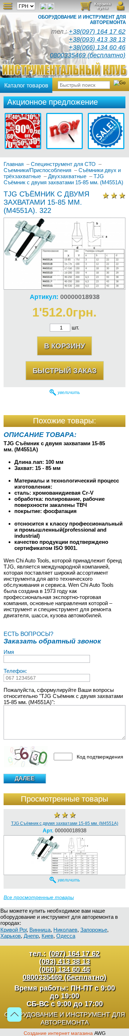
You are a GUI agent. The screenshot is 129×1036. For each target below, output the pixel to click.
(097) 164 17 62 (74, 953)
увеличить (69, 392)
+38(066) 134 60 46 (97, 47)
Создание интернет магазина (58, 1033)
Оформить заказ (99, 8)
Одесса (65, 936)
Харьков (10, 936)
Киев (47, 936)
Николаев (65, 930)
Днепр (31, 936)
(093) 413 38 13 (64, 961)
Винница (40, 930)
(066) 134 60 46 (64, 969)
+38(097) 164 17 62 (97, 31)
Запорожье (93, 930)
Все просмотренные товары (39, 897)
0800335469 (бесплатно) (87, 55)
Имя (9, 652)
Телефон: (15, 671)
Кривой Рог (13, 930)
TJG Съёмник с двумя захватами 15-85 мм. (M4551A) (64, 823)
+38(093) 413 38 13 (97, 39)
